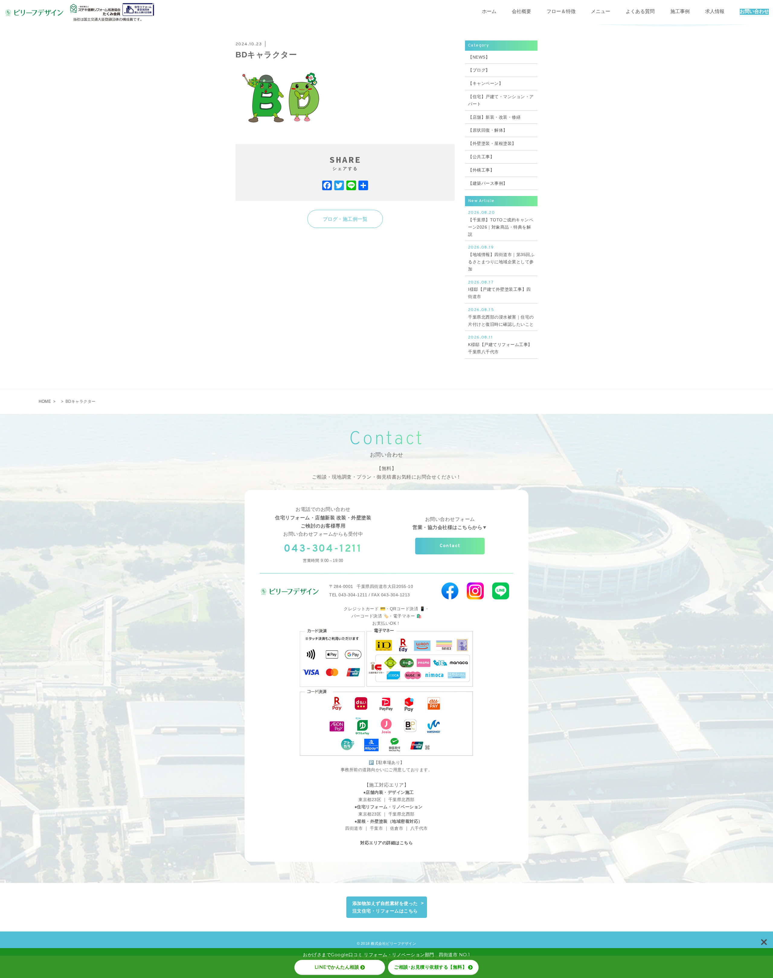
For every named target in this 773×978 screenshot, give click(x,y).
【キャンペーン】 (485, 83)
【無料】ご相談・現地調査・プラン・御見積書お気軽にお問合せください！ (386, 472)
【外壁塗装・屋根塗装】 (492, 143)
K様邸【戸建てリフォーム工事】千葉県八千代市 (500, 344)
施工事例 (680, 12)
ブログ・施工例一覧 (345, 219)
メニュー (600, 12)
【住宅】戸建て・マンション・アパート (501, 100)
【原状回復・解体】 (488, 130)
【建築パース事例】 (488, 183)
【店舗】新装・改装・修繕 (494, 117)
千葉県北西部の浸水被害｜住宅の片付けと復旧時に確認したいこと (501, 317)
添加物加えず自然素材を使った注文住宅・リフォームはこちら (385, 907)
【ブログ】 (479, 70)
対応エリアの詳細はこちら (386, 842)
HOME (45, 401)
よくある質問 (640, 12)
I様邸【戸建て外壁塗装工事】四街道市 (499, 289)
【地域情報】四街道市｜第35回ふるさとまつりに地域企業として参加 (501, 258)
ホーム (489, 12)
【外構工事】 (481, 170)
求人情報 (714, 12)
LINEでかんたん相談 (337, 967)
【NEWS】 (479, 57)
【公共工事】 (481, 156)
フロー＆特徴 (561, 12)
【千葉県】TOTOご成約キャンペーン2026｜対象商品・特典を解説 (500, 223)
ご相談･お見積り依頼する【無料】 (430, 967)
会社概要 (521, 12)
